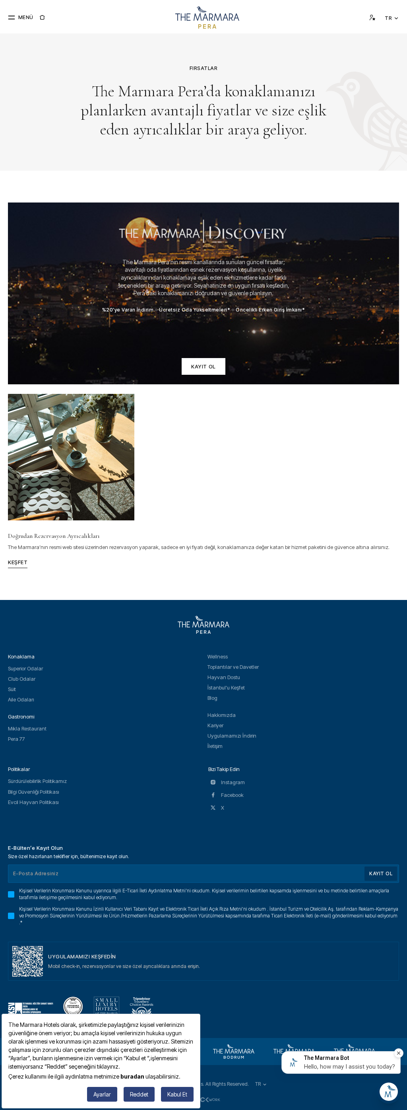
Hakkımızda (221, 715)
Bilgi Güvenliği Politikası (33, 792)
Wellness (217, 656)
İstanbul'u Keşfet (226, 687)
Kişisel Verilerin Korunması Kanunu (55, 891)
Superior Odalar (25, 668)
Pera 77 (16, 739)
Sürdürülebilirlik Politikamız (37, 781)
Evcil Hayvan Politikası (33, 802)
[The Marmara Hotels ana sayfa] (207, 17)
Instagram (233, 782)
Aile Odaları (21, 699)
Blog (212, 698)
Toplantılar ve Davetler (233, 667)
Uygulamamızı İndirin (231, 735)
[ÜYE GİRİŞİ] (372, 17)
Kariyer (215, 725)
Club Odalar (21, 679)
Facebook (232, 795)
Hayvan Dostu (223, 677)
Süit (12, 689)
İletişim (215, 746)
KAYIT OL (203, 366)
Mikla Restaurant (27, 728)
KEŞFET (17, 562)
